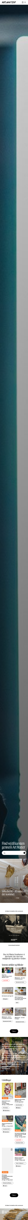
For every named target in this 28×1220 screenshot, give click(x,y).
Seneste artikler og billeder (12, 964)
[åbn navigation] (25, 2)
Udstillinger (6, 1080)
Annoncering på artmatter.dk (13, 945)
